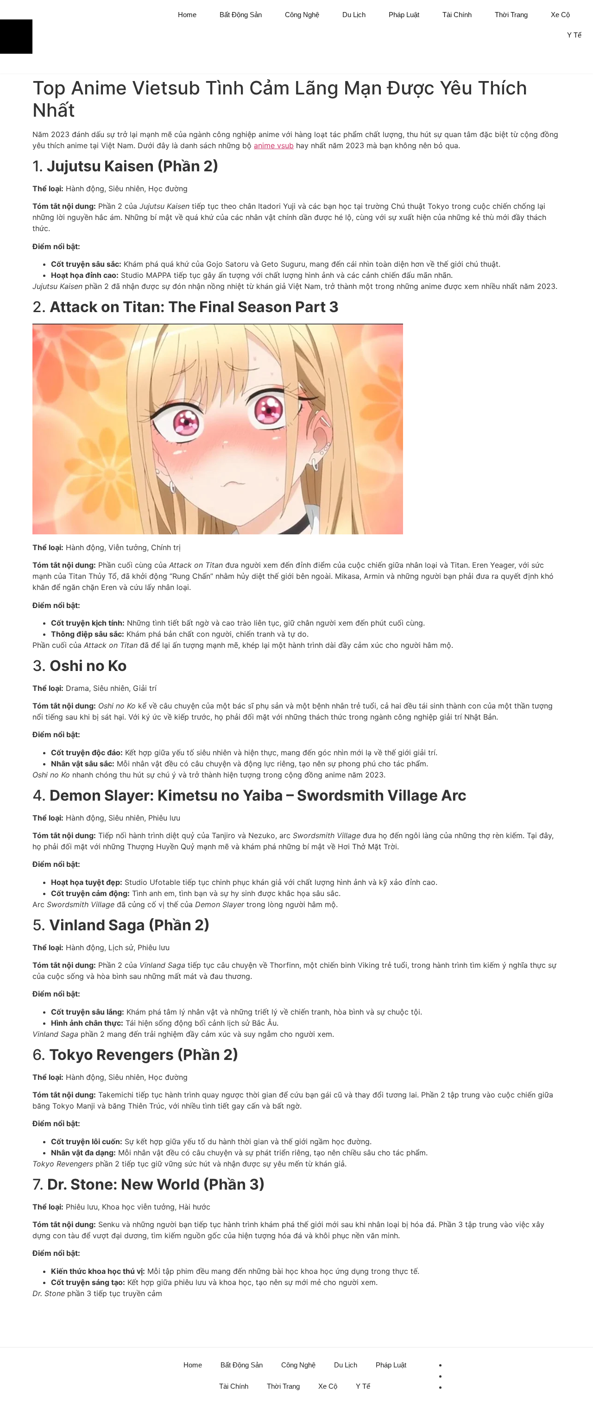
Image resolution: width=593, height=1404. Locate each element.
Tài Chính (457, 15)
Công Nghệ (302, 15)
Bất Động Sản (241, 15)
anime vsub (274, 145)
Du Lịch (354, 15)
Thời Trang (511, 15)
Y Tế (574, 35)
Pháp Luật (404, 15)
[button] (572, 61)
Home (187, 15)
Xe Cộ (560, 15)
